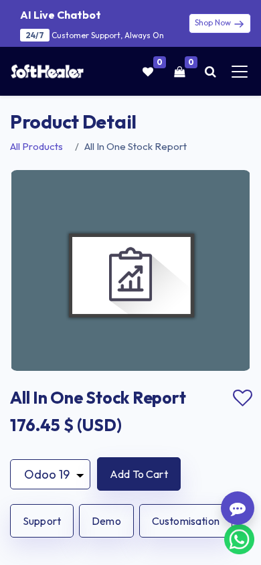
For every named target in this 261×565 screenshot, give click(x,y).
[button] (139, 474)
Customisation (186, 521)
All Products (36, 146)
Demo (106, 521)
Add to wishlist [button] (242, 398)
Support (42, 521)
